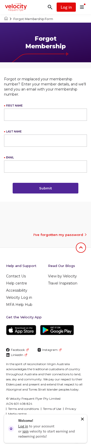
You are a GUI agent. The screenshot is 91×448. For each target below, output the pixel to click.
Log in (66, 7)
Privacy (70, 409)
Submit (45, 188)
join (25, 431)
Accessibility (16, 290)
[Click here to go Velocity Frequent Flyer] (6, 19)
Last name (13, 131)
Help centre (16, 283)
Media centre (17, 414)
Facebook (18, 350)
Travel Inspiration (62, 283)
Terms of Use (52, 409)
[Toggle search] (50, 7)
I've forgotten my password (58, 235)
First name (14, 105)
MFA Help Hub (19, 304)
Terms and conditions (23, 409)
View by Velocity (62, 276)
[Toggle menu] (82, 7)
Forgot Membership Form (33, 19)
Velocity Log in (19, 297)
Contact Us (16, 276)
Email (10, 157)
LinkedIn (17, 355)
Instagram (50, 350)
